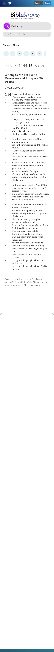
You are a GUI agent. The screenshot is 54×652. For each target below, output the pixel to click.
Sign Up (38, 3)
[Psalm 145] (53, 315)
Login (47, 3)
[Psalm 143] (1, 315)
